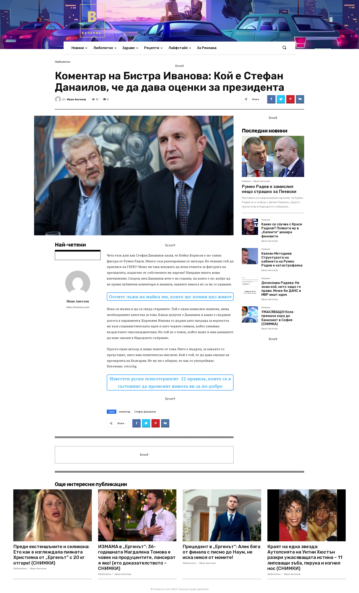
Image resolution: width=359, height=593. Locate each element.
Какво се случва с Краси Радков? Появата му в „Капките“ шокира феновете (281, 230)
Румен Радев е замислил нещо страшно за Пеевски (269, 189)
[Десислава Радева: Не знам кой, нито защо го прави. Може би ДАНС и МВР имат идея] (250, 285)
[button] (284, 48)
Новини (246, 181)
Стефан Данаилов (145, 411)
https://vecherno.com (77, 307)
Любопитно (62, 61)
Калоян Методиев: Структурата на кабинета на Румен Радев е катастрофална (281, 260)
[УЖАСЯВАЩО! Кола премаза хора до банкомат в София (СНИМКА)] (250, 314)
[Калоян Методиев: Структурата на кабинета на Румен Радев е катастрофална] (250, 256)
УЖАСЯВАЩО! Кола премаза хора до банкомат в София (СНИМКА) (277, 318)
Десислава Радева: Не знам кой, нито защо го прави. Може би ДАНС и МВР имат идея (281, 289)
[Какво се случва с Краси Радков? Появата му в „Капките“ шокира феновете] (250, 227)
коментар (124, 411)
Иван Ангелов (76, 99)
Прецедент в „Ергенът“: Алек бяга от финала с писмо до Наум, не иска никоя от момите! (221, 552)
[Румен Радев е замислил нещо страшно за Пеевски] (273, 156)
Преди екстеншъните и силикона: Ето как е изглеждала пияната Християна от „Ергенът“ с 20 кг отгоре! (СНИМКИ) (51, 555)
